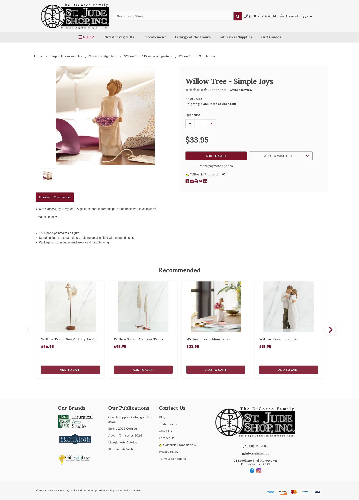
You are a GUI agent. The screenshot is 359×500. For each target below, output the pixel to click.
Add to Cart (70, 370)
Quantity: (192, 115)
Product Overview (54, 197)
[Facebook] (187, 181)
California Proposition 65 (207, 174)
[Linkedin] (205, 181)
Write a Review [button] (240, 90)
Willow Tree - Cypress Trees (138, 339)
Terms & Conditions (172, 458)
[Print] (196, 181)
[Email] (192, 181)
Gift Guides (271, 37)
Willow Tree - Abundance (208, 339)
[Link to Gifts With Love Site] (75, 459)
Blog (162, 417)
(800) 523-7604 (257, 446)
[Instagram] (259, 471)
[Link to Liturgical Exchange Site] (75, 439)
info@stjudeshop (257, 453)
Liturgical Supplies (236, 37)
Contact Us (166, 438)
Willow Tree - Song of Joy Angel (69, 339)
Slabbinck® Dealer (121, 449)
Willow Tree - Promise (278, 339)
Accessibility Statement (128, 490)
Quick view (70, 306)
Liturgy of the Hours (193, 37)
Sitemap (92, 490)
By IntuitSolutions (76, 490)
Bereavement (154, 37)
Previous (28, 329)
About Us (165, 431)
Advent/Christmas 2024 (125, 435)
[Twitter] (201, 181)
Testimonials (168, 424)
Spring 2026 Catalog (122, 428)
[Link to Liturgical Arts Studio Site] (75, 421)
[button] (86, 37)
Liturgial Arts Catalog (122, 442)
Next (330, 329)
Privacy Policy (168, 452)
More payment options (216, 166)
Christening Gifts (118, 37)
